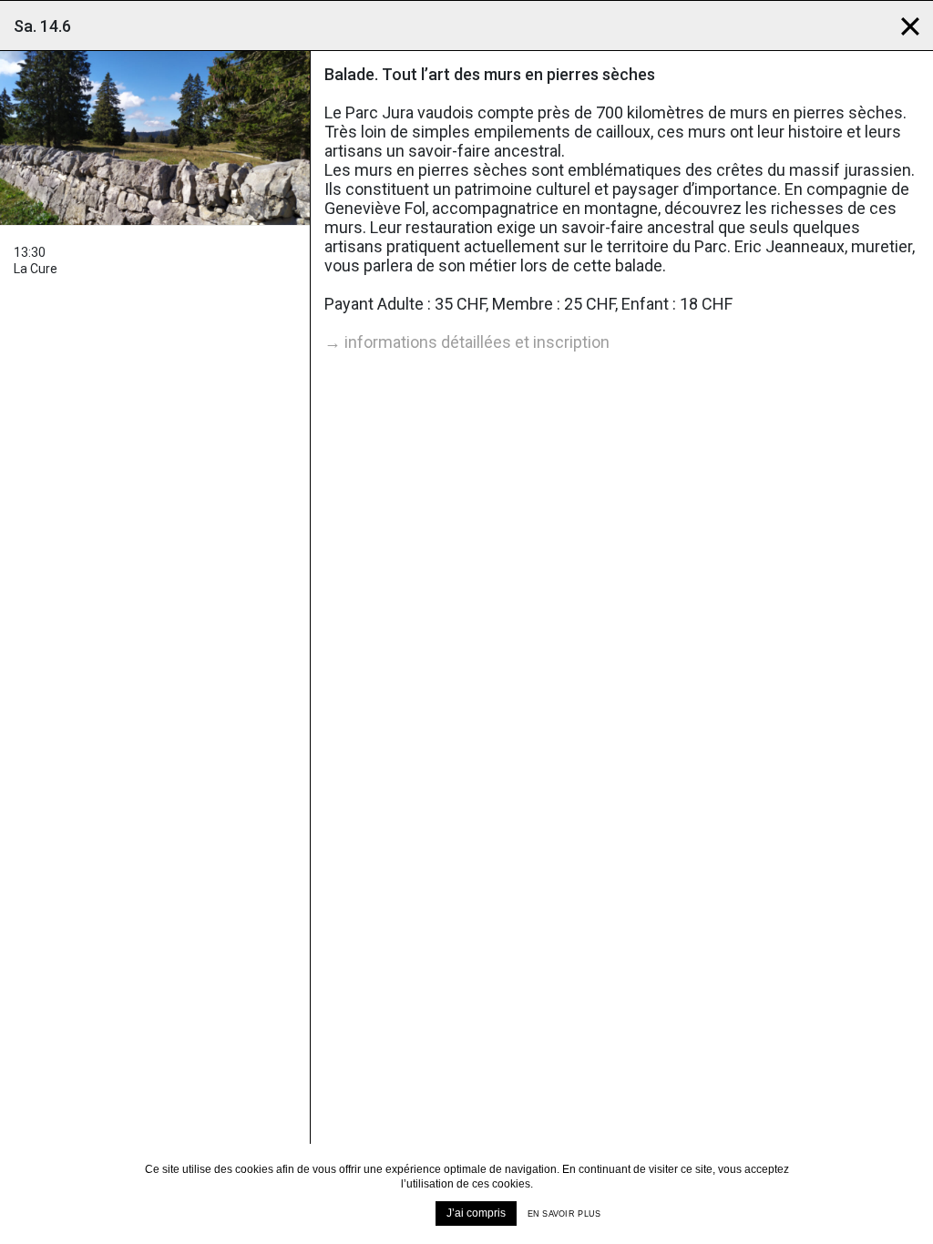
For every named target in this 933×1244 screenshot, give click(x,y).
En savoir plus (564, 1214)
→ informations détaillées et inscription (467, 342)
